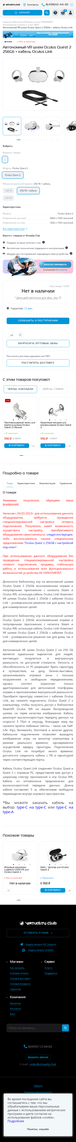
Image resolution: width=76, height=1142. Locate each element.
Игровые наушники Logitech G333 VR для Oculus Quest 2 (16, 870)
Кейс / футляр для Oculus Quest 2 (54, 869)
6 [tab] (46, 140)
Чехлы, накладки (20, 389)
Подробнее (16, 1121)
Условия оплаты (19, 973)
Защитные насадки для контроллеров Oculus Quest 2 (55, 425)
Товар (10, 483)
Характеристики (26, 483)
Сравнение (66, 483)
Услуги (48, 967)
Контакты (15, 1008)
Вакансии (15, 1003)
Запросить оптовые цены (38, 343)
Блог (12, 1014)
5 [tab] (41, 140)
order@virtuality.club (43, 1064)
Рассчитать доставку (38, 363)
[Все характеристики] (15, 228)
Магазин (16, 962)
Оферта (38, 1085)
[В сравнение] (11, 335)
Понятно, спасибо (38, 1129)
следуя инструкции (59, 534)
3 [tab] (30, 140)
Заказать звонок (38, 1057)
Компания (18, 997)
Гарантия (15, 989)
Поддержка (50, 973)
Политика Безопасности (38, 1092)
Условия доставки (20, 978)
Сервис (49, 962)
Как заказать (17, 967)
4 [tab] (35, 140)
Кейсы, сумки (53, 389)
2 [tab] (24, 140)
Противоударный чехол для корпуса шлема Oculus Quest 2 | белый (19, 425)
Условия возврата (20, 983)
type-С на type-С (31, 807)
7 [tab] (52, 140)
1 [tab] (18, 140)
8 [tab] (57, 140)
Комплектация (47, 483)
